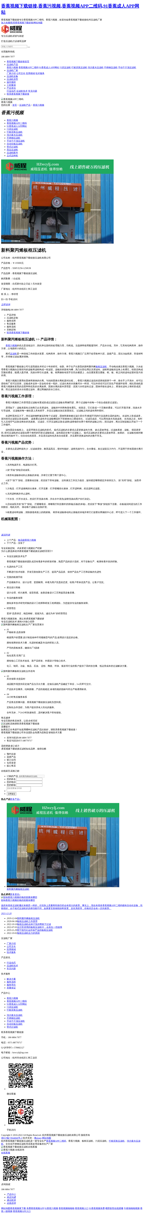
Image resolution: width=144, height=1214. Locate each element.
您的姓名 (11, 779)
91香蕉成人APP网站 (49, 67)
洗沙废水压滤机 (96, 67)
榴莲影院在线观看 (114, 1208)
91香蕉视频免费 (97, 1208)
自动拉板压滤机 (14, 144)
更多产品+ (15, 799)
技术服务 (39, 73)
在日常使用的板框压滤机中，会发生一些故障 (39, 927)
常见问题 (32, 91)
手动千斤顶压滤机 (127, 67)
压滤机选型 (12, 79)
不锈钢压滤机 (111, 67)
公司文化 (20, 73)
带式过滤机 (12, 147)
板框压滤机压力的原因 (28, 933)
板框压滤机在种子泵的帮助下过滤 (34, 924)
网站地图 (37, 22)
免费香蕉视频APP (35, 1208)
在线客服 (5, 1153)
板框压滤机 (101, 366)
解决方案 (11, 979)
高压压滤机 (12, 150)
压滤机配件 (12, 152)
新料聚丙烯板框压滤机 (28, 918)
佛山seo (37, 1138)
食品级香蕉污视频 (27, 540)
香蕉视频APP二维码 (29, 67)
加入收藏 (5, 22)
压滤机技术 (22, 91)
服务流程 (11, 982)
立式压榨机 (12, 155)
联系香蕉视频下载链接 (22, 22)
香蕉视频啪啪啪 (66, 1208)
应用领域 (30, 73)
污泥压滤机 (65, 67)
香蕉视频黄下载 (18, 1208)
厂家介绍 (11, 73)
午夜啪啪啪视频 (132, 1208)
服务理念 (11, 985)
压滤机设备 (12, 76)
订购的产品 (12, 776)
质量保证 (11, 988)
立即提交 (11, 794)
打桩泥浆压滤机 (79, 67)
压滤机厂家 (12, 70)
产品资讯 (11, 88)
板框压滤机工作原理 (27, 921)
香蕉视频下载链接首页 (18, 61)
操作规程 (11, 82)
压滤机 (13, 353)
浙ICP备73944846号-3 (11, 1138)
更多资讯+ (15, 894)
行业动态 (11, 91)
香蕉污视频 (12, 67)
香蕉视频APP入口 (22, 1211)
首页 (14, 105)
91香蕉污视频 (51, 1208)
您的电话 (11, 782)
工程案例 (11, 85)
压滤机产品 (12, 64)
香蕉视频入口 (81, 1208)
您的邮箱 (11, 785)
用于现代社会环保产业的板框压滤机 (35, 930)
